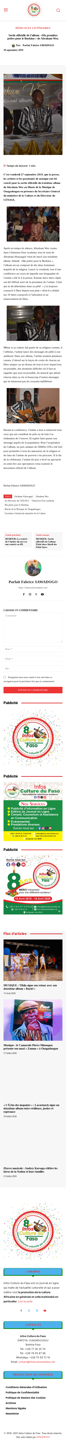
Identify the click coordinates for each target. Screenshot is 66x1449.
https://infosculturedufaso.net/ (33, 587)
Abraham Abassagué (23, 496)
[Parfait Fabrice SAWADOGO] (14, 45)
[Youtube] (42, 593)
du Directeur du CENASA (17, 500)
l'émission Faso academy (43, 500)
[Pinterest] (34, 56)
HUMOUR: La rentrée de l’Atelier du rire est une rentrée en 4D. (16, 542)
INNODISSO (43, 1437)
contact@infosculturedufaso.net (36, 1361)
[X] (26, 56)
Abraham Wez (42, 496)
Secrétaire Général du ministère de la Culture (25, 513)
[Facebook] (18, 56)
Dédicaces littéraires (33, 28)
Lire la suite (25, 1301)
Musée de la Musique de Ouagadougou (22, 509)
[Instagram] (30, 593)
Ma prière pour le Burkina (17, 505)
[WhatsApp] (42, 56)
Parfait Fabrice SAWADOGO (38, 45)
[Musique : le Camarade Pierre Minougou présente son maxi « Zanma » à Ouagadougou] (33, 1020)
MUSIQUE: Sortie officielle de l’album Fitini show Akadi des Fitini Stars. (46, 543)
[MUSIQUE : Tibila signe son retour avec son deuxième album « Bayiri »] (33, 960)
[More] (50, 56)
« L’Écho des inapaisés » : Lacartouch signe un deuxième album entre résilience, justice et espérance (31, 1108)
